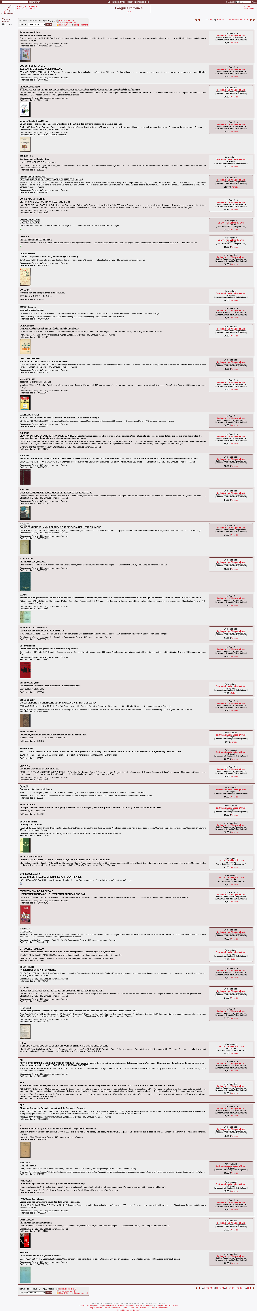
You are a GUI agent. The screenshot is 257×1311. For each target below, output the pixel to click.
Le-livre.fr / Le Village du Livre (231, 35)
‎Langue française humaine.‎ (32, 310)
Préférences (249, 8)
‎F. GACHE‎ (24, 987)
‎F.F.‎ (21, 1060)
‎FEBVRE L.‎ (25, 1253)
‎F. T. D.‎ (23, 1043)
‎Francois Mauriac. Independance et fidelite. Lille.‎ (42, 293)
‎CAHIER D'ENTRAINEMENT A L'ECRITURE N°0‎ (42, 630)
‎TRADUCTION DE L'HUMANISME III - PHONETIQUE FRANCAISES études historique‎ (59, 418)
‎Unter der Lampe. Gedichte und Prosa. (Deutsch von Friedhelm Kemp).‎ (53, 1184)
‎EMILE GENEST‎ (27, 700)
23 (208, 20)
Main (129, 12)
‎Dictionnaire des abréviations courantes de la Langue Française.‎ (50, 1202)
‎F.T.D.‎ (22, 1125)
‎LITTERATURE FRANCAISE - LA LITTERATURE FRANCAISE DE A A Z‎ (52, 894)
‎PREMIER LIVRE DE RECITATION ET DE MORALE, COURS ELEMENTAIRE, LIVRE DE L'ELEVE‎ (65, 860)
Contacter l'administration (160, 1308)
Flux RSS (63, 25)
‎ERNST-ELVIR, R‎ (27, 805)
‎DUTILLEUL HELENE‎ (30, 359)
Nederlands (130, 1305)
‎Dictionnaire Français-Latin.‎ (33, 561)
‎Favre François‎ (27, 1219)
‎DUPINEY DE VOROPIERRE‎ (33, 176)
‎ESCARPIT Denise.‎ (28, 822)
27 (220, 20)
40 (235, 20)
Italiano (106, 1305)
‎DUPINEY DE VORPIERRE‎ (32, 199)
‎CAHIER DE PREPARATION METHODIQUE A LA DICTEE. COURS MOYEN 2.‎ (56, 492)
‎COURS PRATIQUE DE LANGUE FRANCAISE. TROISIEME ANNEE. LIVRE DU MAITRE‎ (60, 527)
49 (243, 20)
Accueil (247, 6)
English (82, 1305)
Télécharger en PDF (68, 23)
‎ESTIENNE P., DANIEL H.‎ (31, 857)
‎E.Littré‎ (23, 595)
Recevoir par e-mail (67, 20)
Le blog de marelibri (95, 1308)
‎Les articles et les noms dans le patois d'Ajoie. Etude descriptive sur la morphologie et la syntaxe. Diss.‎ (68, 952)
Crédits (124, 1308)
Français (121, 1305)
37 (233, 20)
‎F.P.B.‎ (22, 1105)
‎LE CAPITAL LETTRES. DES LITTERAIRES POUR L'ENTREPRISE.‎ (51, 877)
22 (205, 20)
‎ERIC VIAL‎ (25, 766)
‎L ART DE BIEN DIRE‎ (30, 222)
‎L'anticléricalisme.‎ (28, 1165)
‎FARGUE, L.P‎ (26, 1181)
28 (223, 20)
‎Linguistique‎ (7, 24)
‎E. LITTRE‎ (24, 433)
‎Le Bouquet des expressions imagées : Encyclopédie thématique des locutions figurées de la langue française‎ (71, 124)
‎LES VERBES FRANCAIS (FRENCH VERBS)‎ (40, 1256)
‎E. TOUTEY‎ (25, 524)
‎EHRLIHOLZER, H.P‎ (29, 683)
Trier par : (23, 24)
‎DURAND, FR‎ (26, 290)
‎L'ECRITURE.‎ (26, 931)
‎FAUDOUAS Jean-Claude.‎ (32, 1199)
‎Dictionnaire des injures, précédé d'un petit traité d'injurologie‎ (49, 649)
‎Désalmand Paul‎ (27, 379)
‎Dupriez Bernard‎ (27, 254)
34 (230, 20)
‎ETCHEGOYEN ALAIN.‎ (30, 874)
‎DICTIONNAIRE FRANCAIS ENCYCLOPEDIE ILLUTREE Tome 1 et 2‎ (51, 179)
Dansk (146, 1305)
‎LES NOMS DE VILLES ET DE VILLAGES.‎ (39, 769)
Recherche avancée (26, 8)
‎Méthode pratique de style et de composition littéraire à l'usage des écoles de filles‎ (58, 1128)
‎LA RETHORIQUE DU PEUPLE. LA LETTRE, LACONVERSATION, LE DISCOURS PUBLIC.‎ (62, 990)
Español (90, 1305)
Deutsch (113, 1305)
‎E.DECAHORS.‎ (27, 558)
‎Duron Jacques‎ (27, 325)
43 (238, 20)
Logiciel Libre (134, 1308)
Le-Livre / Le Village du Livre (231, 223)
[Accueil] (8, 14)
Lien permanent (81, 25)
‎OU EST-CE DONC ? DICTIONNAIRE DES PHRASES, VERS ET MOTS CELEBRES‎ (58, 703)
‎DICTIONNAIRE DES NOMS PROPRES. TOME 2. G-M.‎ (45, 202)
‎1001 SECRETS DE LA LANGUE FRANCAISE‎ (41, 69)
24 (211, 20)
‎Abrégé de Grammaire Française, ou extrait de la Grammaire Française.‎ (53, 1108)
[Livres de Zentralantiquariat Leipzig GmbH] (230, 163)
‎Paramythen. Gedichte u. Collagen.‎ (36, 789)
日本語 (175, 1305)
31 (227, 20)
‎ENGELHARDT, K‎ (28, 731)
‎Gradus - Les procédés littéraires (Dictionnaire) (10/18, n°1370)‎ (49, 257)
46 (241, 20)
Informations (144, 1308)
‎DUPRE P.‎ (24, 237)
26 (217, 20)
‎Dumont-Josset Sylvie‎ (30, 86)
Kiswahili (139, 1305)
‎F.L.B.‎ (22, 1083)
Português (98, 1305)
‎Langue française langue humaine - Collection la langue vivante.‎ (49, 328)
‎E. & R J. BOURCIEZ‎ (29, 415)
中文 (152, 1305)
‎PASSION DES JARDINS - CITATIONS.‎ (38, 970)
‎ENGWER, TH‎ (26, 749)
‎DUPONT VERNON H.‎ (30, 219)
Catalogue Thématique (27, 6)
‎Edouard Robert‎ (27, 646)
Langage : (230, 2)
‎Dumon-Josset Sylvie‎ (30, 32)
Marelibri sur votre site (112, 1308)
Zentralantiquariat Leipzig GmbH (231, 159)
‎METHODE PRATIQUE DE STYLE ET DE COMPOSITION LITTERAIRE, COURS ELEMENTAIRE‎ (64, 1046)
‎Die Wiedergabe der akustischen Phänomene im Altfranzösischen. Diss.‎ (53, 734)
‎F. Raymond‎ (25, 1008)
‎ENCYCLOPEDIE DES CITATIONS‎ (36, 239)
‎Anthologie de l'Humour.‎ (31, 825)
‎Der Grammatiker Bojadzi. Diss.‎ (34, 159)
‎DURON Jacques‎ (28, 307)
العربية (157, 1305)
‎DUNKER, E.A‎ (26, 156)
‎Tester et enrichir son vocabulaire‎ (35, 382)
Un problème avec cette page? (128, 1310)
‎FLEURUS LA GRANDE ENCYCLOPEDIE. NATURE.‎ (44, 361)
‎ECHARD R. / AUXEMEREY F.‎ (33, 627)
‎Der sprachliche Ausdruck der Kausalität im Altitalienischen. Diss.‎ (50, 686)
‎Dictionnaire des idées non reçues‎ (36, 1222)
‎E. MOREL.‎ (25, 490)
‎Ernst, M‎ (24, 786)
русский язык (166, 1305)
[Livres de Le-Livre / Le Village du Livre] (231, 227)
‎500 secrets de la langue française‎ (35, 35)
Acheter (234, 43)
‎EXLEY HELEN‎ (27, 967)
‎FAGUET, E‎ (25, 1162)
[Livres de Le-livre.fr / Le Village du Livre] (231, 39)
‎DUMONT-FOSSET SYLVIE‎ (32, 66)
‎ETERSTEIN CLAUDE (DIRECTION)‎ (36, 891)
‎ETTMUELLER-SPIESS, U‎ (32, 949)
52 (248, 20)
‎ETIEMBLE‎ (25, 928)
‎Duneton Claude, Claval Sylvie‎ (34, 121)
